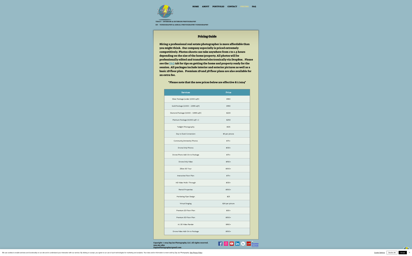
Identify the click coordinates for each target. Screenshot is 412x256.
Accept (402, 252)
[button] (218, 6)
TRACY (158, 21)
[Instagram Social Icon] (226, 244)
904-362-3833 (159, 245)
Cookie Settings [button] (379, 252)
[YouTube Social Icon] (232, 244)
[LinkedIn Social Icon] (237, 244)
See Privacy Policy (196, 252)
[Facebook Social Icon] (220, 244)
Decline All (391, 252)
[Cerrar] (409, 252)
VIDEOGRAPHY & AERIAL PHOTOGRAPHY (177, 25)
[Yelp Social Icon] (249, 244)
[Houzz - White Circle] (243, 244)
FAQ (171, 63)
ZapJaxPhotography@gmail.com (167, 247)
